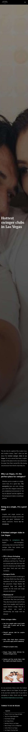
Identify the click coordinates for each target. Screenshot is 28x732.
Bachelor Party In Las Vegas (12, 723)
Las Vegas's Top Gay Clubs (11, 730)
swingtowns (16, 540)
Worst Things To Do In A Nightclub (13, 725)
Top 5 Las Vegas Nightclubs (11, 716)
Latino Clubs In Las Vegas (11, 728)
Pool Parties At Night (10, 718)
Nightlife (7, 711)
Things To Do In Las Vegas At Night (13, 714)
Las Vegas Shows (9, 721)
